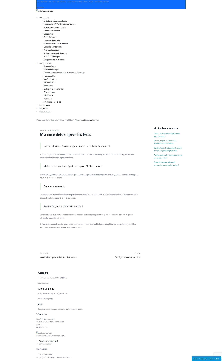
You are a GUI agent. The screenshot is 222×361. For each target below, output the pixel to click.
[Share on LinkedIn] (48, 238)
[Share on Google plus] (55, 238)
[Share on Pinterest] (58, 238)
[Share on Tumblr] (51, 238)
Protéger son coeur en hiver (115, 255)
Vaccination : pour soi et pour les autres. (64, 255)
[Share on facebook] (41, 238)
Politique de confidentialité (48, 341)
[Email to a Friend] (61, 238)
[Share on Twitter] (45, 238)
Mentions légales (45, 344)
